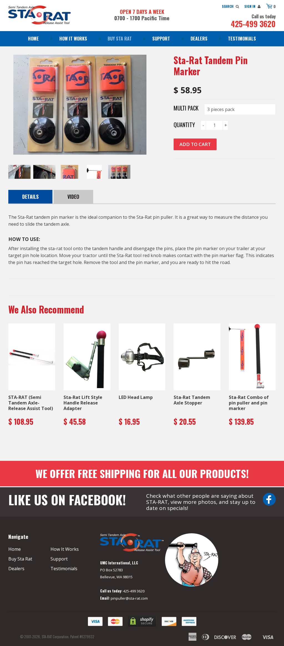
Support (161, 38)
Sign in (249, 6)
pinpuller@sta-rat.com (129, 598)
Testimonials (242, 38)
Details (30, 196)
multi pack (186, 108)
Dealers (199, 38)
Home (33, 38)
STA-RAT (47, 636)
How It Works (73, 38)
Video (73, 196)
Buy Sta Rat (120, 38)
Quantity (184, 124)
